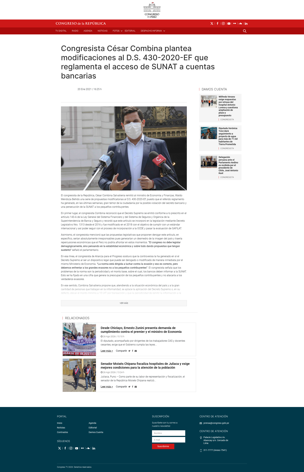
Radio (75, 30)
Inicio (59, 423)
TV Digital (60, 30)
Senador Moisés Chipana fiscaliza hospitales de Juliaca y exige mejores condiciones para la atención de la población (145, 365)
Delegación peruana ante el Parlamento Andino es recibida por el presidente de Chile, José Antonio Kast (228, 165)
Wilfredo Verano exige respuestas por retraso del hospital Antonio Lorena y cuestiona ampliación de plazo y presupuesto (228, 106)
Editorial (130, 30)
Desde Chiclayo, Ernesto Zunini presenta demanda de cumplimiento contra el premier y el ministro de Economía (141, 330)
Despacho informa (151, 30)
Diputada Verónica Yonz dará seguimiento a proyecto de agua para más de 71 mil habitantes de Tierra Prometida (228, 136)
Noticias (102, 30)
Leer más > (107, 350)
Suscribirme (163, 446)
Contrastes (62, 432)
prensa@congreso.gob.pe (216, 423)
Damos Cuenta (96, 432)
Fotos (116, 30)
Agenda (88, 30)
